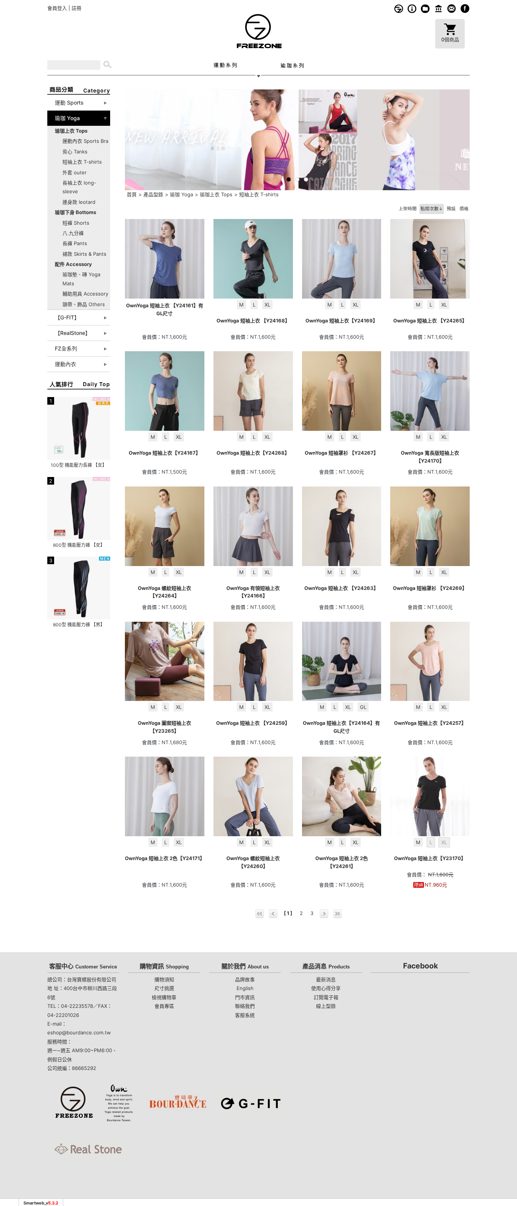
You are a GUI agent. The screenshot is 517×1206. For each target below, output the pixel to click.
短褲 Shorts (75, 223)
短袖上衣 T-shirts (82, 162)
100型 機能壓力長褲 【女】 (79, 465)
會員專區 (164, 1006)
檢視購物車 (164, 997)
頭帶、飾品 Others (83, 304)
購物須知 (412, 8)
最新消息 (326, 979)
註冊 (76, 8)
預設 (451, 208)
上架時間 (408, 208)
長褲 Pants (74, 243)
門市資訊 (438, 8)
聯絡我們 (245, 1006)
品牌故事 (398, 8)
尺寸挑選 (164, 988)
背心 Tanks (74, 152)
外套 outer (74, 172)
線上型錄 (425, 8)
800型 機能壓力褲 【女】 (79, 545)
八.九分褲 (73, 233)
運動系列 (224, 65)
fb (465, 8)
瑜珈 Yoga (181, 194)
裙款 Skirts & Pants (84, 254)
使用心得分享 (326, 988)
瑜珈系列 (292, 65)
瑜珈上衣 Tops (216, 194)
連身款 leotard (78, 202)
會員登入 (57, 8)
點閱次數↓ (431, 208)
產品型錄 (153, 194)
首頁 (132, 194)
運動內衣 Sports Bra (85, 141)
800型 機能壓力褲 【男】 (79, 624)
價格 (464, 208)
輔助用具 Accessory (85, 294)
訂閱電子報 (326, 997)
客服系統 (451, 8)
